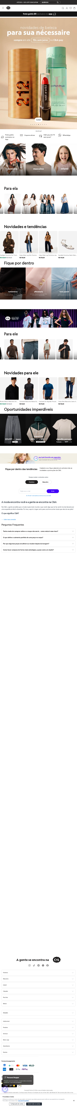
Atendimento (6, 1046)
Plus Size (5, 997)
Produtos (5, 1027)
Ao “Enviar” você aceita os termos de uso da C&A (38, 495)
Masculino (45, 482)
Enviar (52, 491)
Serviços (5, 1033)
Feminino (31, 482)
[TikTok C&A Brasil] (34, 965)
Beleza (5, 1003)
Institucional (6, 1021)
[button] (63, 8)
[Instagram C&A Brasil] (29, 965)
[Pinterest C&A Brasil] (38, 965)
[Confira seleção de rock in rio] (38, 327)
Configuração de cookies (17, 1104)
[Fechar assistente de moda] (31, 1077)
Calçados (5, 991)
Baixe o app (6, 1040)
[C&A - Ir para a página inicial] (8, 8)
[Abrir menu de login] (67, 8)
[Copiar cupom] (58, 2)
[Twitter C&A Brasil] (43, 965)
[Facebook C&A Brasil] (47, 965)
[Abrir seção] (41, 973)
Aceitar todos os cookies (34, 1104)
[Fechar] (74, 1101)
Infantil (5, 985)
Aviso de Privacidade (23, 1100)
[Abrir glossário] (41, 1013)
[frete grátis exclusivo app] (38, 16)
